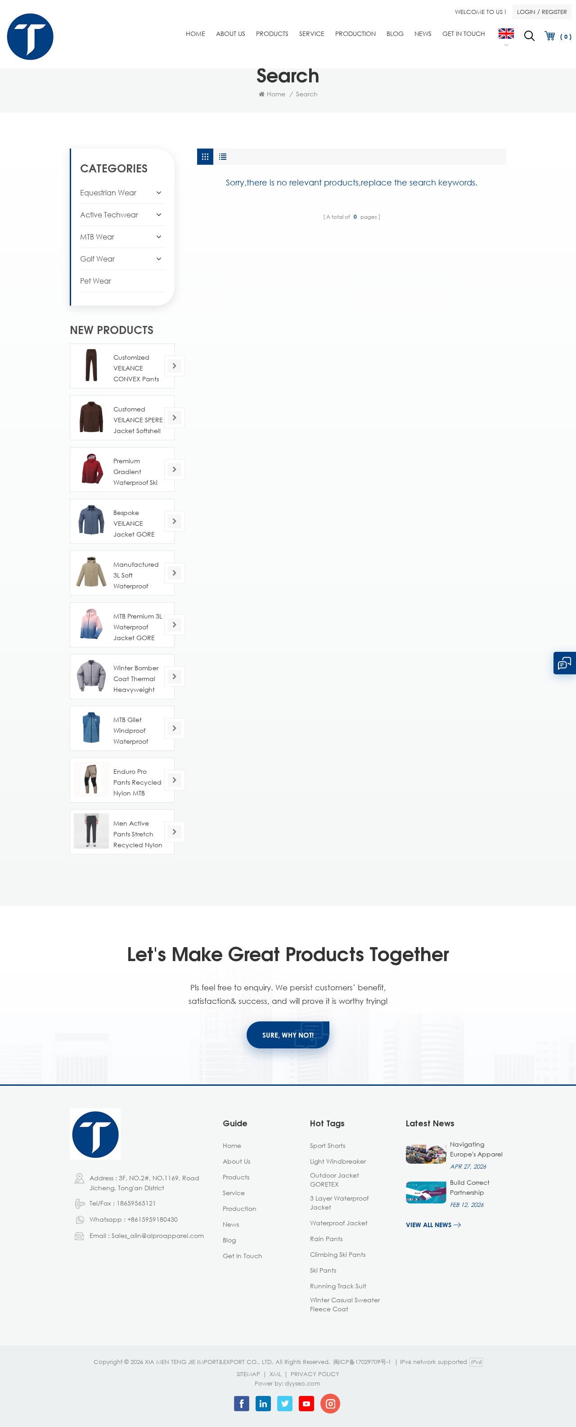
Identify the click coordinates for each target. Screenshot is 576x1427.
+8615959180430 (152, 1219)
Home (195, 33)
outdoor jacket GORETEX (334, 1179)
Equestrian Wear (108, 192)
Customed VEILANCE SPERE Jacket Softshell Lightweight (138, 420)
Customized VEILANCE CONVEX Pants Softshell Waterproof (136, 368)
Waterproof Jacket (339, 1223)
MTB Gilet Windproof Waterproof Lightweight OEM (131, 731)
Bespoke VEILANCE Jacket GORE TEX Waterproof (136, 524)
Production (355, 33)
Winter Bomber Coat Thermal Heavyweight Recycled (135, 679)
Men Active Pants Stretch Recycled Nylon (137, 834)
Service (311, 33)
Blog (395, 33)
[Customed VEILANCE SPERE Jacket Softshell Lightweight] (91, 416)
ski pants (323, 1270)
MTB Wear (97, 236)
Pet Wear (95, 280)
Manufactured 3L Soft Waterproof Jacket (136, 576)
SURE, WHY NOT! (288, 1035)
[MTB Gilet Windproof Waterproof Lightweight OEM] (91, 727)
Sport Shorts (327, 1145)
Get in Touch (463, 33)
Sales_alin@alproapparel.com (158, 1235)
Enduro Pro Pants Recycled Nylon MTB (137, 782)
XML (275, 1373)
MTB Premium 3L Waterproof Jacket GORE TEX (137, 627)
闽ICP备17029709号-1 (362, 1361)
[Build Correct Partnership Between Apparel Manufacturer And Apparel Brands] (426, 1192)
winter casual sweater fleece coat (345, 1304)
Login (526, 11)
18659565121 (136, 1203)
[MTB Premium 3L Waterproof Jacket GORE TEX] (91, 623)
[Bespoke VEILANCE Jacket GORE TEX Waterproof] (91, 520)
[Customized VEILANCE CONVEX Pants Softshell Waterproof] (91, 365)
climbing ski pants (337, 1254)
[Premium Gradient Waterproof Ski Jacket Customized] (91, 468)
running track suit (338, 1286)
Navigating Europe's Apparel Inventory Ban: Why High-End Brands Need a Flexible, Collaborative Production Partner (476, 1149)
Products (272, 33)
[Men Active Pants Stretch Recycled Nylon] (91, 831)
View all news (428, 1224)
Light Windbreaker (338, 1161)
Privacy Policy (315, 1373)
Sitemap (248, 1373)
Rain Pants (326, 1238)
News (423, 33)
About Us (230, 33)
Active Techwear (109, 214)
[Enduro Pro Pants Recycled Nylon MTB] (91, 779)
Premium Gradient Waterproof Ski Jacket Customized (135, 472)
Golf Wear (97, 258)
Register (554, 11)
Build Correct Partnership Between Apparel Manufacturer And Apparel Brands (477, 1188)
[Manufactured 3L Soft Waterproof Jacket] (91, 572)
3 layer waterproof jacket (339, 1202)
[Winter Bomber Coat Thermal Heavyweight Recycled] (91, 675)
